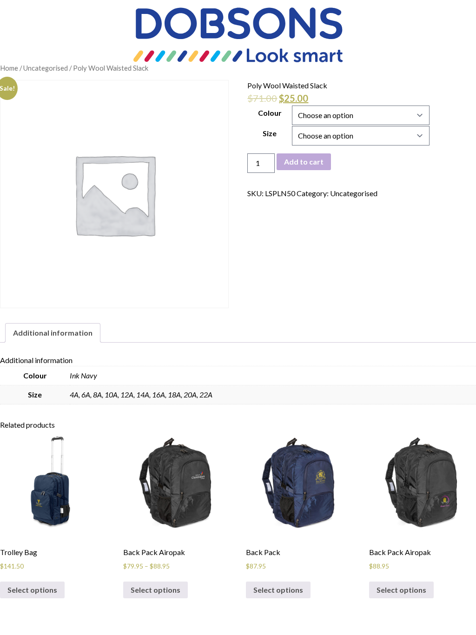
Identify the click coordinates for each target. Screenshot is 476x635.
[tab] (52, 333)
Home (9, 68)
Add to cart (304, 161)
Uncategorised (45, 68)
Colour (270, 112)
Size (270, 133)
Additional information (53, 332)
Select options (32, 589)
